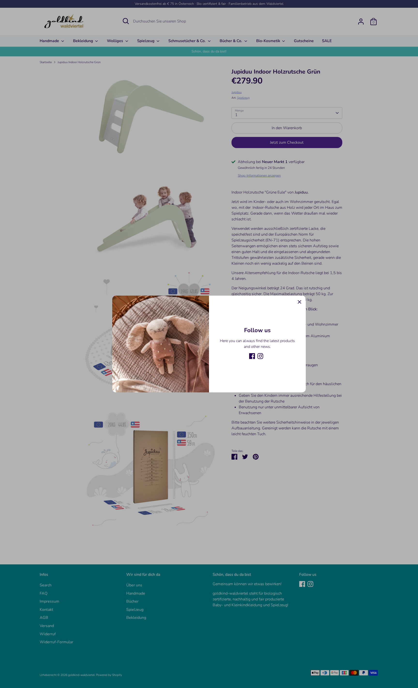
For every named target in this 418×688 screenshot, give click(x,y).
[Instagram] (260, 356)
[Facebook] (252, 356)
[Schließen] (299, 302)
